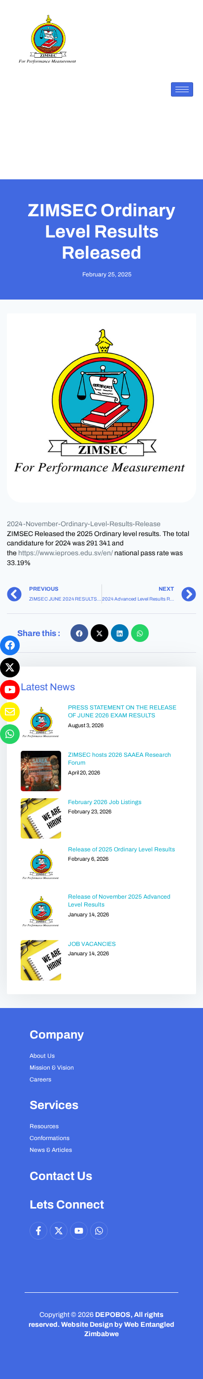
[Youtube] (79, 1231)
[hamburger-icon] (182, 89)
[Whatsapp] (99, 1231)
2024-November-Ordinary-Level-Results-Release (84, 524)
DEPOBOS (113, 1314)
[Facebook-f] (38, 1231)
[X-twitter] (59, 1231)
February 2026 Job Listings (104, 802)
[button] (79, 633)
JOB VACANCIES (92, 944)
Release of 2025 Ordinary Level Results (121, 849)
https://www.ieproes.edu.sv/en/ (65, 553)
